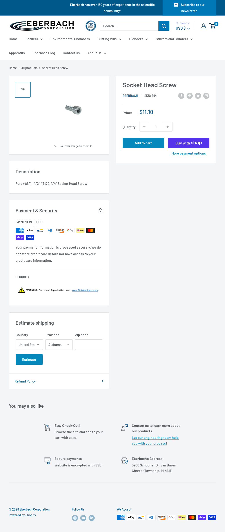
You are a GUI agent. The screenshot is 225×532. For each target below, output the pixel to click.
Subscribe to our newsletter (193, 8)
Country (22, 335)
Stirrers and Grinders (172, 39)
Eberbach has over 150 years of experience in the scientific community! (112, 8)
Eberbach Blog (44, 53)
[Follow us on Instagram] (75, 518)
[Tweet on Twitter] (198, 95)
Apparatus (17, 53)
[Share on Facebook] (181, 95)
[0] (212, 25)
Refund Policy (25, 381)
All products (29, 68)
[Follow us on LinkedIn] (92, 518)
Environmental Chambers (70, 39)
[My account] (203, 25)
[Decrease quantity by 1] (144, 126)
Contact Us (71, 53)
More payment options (188, 153)
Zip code (82, 335)
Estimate (29, 359)
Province (52, 335)
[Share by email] (206, 95)
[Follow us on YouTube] (83, 518)
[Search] (163, 26)
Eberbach (130, 96)
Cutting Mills (107, 39)
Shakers (31, 39)
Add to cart (143, 143)
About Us (94, 53)
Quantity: (130, 127)
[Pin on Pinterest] (190, 95)
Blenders (136, 39)
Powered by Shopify (22, 515)
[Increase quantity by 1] (167, 126)
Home (13, 39)
